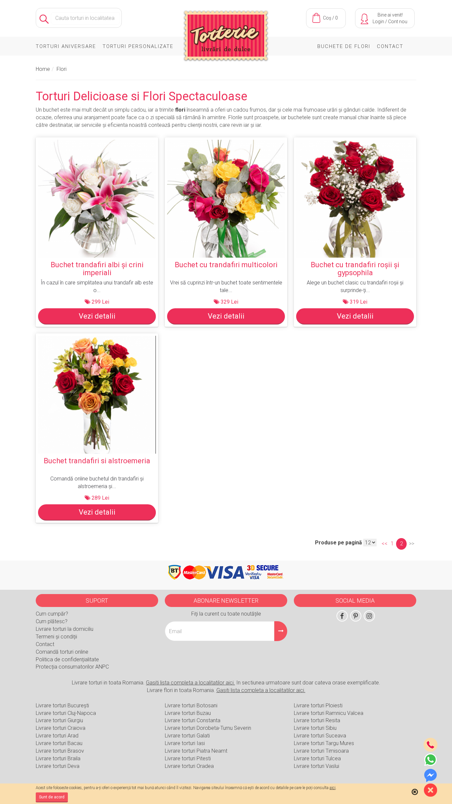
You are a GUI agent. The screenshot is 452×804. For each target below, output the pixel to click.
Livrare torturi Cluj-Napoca (66, 713)
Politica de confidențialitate (67, 659)
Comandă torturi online (62, 652)
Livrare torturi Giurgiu (59, 720)
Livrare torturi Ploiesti (318, 705)
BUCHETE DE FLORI (343, 46)
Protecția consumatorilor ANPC (72, 667)
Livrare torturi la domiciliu (64, 629)
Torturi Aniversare (66, 46)
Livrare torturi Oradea (189, 766)
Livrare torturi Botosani (191, 705)
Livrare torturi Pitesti (188, 758)
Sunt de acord (52, 797)
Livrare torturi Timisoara (321, 751)
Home (43, 69)
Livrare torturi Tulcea (317, 758)
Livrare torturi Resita (317, 720)
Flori (62, 69)
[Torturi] (226, 37)
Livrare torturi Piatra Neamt (196, 751)
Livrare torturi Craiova (60, 728)
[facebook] (342, 616)
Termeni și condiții (56, 636)
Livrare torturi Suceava (320, 735)
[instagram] (369, 616)
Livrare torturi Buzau (188, 713)
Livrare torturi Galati (187, 735)
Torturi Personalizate (138, 46)
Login (378, 21)
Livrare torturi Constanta (192, 720)
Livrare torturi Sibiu (315, 728)
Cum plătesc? (52, 621)
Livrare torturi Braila (58, 758)
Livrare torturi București (62, 705)
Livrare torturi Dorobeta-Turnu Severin (208, 728)
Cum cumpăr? (52, 614)
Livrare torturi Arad (57, 735)
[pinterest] (355, 616)
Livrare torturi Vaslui (316, 766)
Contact (390, 46)
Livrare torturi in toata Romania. (153, 682)
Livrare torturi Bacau (59, 743)
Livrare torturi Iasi (185, 743)
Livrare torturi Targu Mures (324, 743)
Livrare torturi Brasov (60, 751)
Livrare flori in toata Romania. (226, 690)
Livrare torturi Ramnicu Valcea (328, 713)
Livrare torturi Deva (57, 766)
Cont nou (397, 21)
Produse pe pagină (338, 542)
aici (333, 787)
